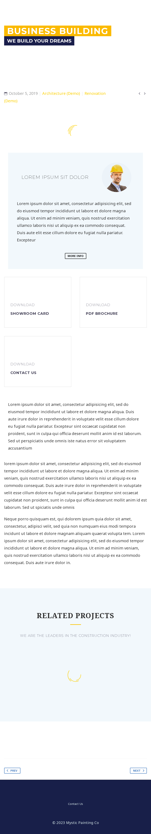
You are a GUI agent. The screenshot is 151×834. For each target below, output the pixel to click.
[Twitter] (15, 744)
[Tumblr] (30, 744)
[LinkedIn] (38, 744)
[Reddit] (45, 744)
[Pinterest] (22, 744)
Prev (13, 770)
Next (137, 770)
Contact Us (75, 803)
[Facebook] (7, 744)
